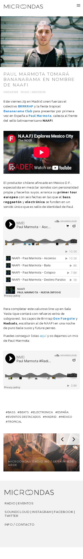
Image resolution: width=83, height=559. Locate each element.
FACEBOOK (63, 512)
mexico (66, 416)
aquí (43, 336)
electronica (43, 412)
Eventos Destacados (24, 416)
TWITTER (11, 516)
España (63, 412)
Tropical (15, 421)
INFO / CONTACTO (20, 524)
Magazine (10, 92)
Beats (24, 412)
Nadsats (10, 323)
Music (25, 92)
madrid (50, 416)
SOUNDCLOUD (17, 512)
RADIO (10, 503)
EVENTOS (26, 503)
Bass (11, 412)
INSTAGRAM (41, 512)
